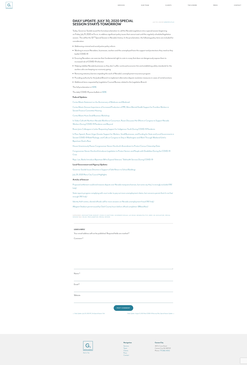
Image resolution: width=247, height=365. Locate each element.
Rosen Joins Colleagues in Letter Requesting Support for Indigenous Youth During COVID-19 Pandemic (114, 129)
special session (104, 217)
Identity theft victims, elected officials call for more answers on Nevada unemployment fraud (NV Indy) (113, 201)
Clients (168, 5)
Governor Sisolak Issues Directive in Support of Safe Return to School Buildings (104, 169)
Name (77, 273)
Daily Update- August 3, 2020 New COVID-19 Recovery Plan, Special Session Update (150, 313)
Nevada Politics (142, 215)
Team (125, 348)
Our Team (145, 5)
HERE (94, 87)
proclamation (93, 217)
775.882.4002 (165, 350)
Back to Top (86, 353)
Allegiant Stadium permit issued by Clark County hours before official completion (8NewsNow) (110, 206)
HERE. (104, 92)
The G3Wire (192, 5)
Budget (96, 215)
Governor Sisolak (121, 215)
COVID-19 (102, 215)
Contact (237, 5)
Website (77, 295)
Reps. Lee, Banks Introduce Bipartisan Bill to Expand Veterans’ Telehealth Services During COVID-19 (113, 159)
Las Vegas (132, 215)
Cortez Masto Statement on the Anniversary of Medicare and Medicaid (101, 102)
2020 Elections (87, 215)
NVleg (85, 217)
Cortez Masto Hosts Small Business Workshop (91, 115)
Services (121, 5)
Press (215, 5)
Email (77, 284)
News (151, 215)
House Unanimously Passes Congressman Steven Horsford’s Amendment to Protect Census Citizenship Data (116, 146)
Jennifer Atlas (169, 22)
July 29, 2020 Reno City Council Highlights (90, 174)
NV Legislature (159, 215)
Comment (78, 238)
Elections (110, 215)
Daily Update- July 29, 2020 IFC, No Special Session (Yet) (89, 313)
